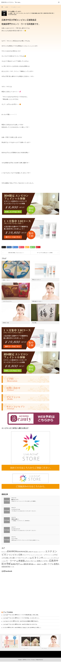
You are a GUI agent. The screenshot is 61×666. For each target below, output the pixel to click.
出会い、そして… (6, 280)
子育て (41, 13)
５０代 (12, 566)
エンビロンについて (15, 528)
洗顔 (21, 564)
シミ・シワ (43, 555)
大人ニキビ (30, 561)
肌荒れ (56, 564)
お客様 (10, 13)
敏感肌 (13, 564)
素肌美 (26, 564)
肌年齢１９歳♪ (6, 322)
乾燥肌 (35, 13)
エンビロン (21, 13)
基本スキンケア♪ (15, 499)
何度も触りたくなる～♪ (37, 301)
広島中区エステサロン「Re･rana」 (11, 2)
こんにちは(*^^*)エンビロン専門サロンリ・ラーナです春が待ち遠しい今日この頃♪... (21, 614)
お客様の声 (30, 551)
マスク (44, 558)
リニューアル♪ (14, 538)
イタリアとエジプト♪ (7, 301)
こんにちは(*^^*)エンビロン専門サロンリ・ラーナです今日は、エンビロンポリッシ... (21, 618)
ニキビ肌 (5, 558)
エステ (16, 13)
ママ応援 (32, 13)
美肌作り (39, 564)
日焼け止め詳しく (15, 519)
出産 (39, 13)
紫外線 (31, 564)
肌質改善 (4, 567)
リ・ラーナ (11, 561)
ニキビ (55, 555)
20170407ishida (12, 14)
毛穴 (18, 564)
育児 (52, 13)
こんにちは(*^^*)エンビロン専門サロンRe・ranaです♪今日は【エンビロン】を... (20, 624)
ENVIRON (12, 551)
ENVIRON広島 (22, 551)
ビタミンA (37, 557)
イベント (43, 551)
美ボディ (35, 564)
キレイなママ (27, 13)
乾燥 (17, 561)
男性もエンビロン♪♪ (36, 279)
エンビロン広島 (15, 555)
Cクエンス (4, 551)
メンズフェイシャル (15, 509)
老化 (43, 564)
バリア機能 (29, 558)
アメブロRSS (8, 612)
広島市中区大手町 (47, 13)
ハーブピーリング (21, 558)
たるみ (39, 551)
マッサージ (48, 558)
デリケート (49, 555)
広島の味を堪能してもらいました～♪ (16, 252)
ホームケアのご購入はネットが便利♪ (45, 252)
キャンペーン (26, 555)
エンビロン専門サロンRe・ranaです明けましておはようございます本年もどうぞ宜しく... (22, 627)
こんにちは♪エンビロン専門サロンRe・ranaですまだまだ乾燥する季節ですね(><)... (21, 621)
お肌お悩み (35, 551)
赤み (9, 567)
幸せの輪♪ (34, 322)
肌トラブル (49, 564)
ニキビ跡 (11, 558)
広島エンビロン (43, 561)
